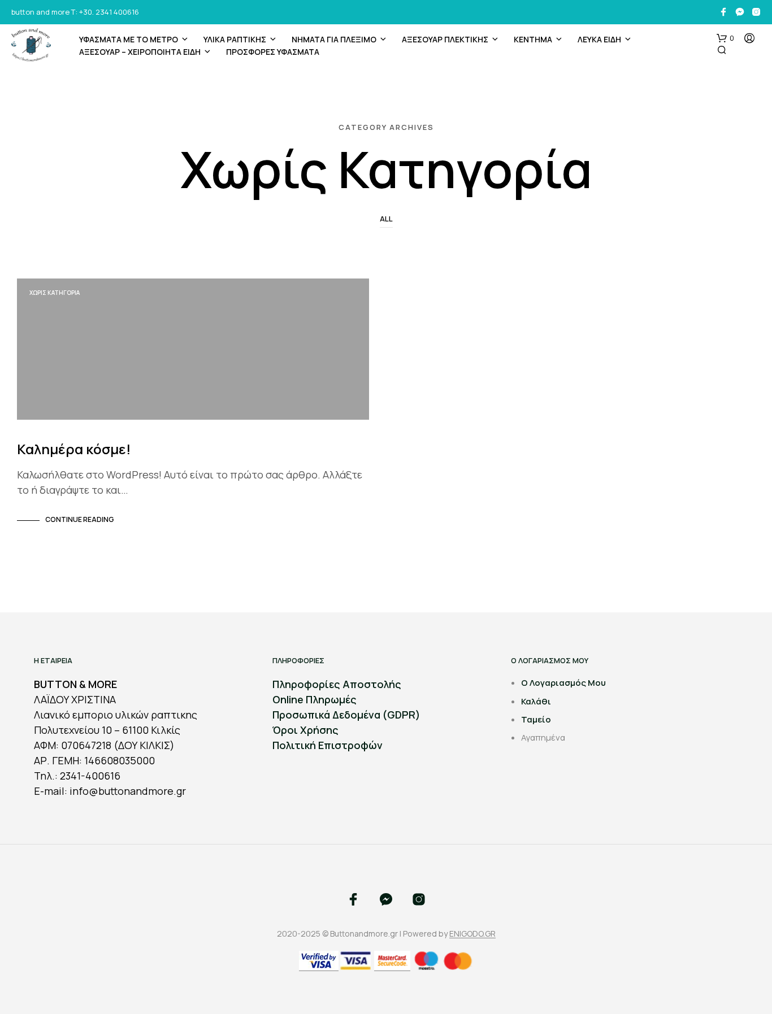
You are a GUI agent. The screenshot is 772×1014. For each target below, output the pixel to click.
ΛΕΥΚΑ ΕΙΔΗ (599, 39)
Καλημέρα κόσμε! (74, 448)
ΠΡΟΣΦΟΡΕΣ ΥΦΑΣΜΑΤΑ (272, 51)
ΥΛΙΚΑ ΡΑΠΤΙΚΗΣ (234, 39)
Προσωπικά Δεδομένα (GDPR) (346, 714)
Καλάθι (536, 701)
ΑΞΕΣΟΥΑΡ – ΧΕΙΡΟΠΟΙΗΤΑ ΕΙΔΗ (140, 51)
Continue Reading (79, 519)
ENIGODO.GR (472, 933)
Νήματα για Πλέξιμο (334, 39)
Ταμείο (536, 719)
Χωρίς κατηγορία (54, 293)
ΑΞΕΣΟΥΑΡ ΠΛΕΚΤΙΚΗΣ (445, 39)
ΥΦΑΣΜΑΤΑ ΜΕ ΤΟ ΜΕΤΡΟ (128, 39)
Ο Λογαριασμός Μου (563, 683)
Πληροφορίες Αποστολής (336, 684)
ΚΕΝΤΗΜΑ (533, 39)
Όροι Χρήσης (305, 730)
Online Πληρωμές (314, 699)
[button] (725, 38)
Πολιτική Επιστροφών (327, 745)
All (386, 219)
